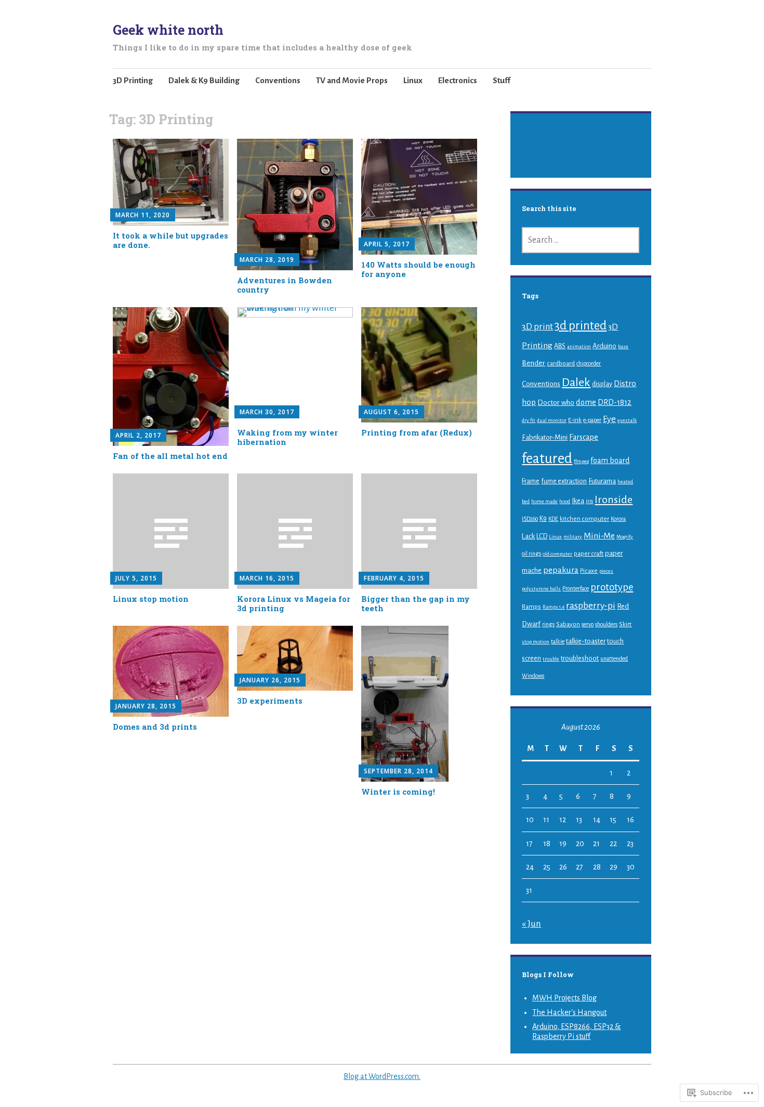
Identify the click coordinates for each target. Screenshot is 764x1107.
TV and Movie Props (352, 80)
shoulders (606, 624)
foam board (609, 460)
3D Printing (133, 80)
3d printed (581, 325)
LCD (541, 536)
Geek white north (168, 29)
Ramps (531, 606)
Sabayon (568, 624)
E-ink (575, 420)
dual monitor (552, 420)
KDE (553, 519)
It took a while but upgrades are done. (170, 240)
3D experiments (269, 701)
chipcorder (588, 363)
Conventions (277, 80)
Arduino (604, 346)
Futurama (602, 481)
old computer (557, 554)
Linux (413, 80)
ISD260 (530, 519)
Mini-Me (599, 536)
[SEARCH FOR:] (580, 240)
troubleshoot (580, 658)
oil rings (531, 553)
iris (589, 501)
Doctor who (555, 402)
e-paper (592, 420)
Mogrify (624, 536)
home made (544, 501)
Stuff (501, 80)
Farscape (583, 437)
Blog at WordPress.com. (382, 1076)
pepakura (560, 570)
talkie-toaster (585, 641)
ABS (559, 346)
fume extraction (564, 481)
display (602, 384)
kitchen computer (584, 518)
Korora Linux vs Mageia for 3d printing (293, 603)
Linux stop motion (151, 599)
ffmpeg (581, 461)
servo (588, 624)
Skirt (625, 624)
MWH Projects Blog (564, 998)
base (623, 346)
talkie (557, 641)
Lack (528, 536)
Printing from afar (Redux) (416, 433)
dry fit (528, 420)
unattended (614, 658)
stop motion (535, 641)
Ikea (578, 501)
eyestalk (627, 420)
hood (564, 501)
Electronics (457, 80)
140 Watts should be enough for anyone (418, 269)
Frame (530, 481)
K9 (543, 518)
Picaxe (589, 570)
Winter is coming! (398, 792)
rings (548, 624)
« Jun (531, 924)
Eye (609, 419)
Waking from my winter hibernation (287, 437)
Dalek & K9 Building (204, 80)
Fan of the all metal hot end (170, 456)
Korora (618, 519)
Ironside (614, 499)
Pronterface (575, 588)
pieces (606, 571)
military (572, 536)
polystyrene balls (541, 588)
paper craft (588, 553)
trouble (551, 659)
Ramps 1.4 (553, 607)
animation (579, 346)
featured (547, 458)
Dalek (576, 382)
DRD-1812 (614, 402)
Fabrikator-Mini (545, 437)
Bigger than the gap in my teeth (415, 603)
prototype (611, 587)
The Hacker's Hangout (569, 1012)
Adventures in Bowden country (284, 285)
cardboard (561, 363)
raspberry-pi (590, 606)
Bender (533, 363)
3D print (537, 327)
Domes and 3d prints (155, 727)
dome (586, 402)
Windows (533, 676)
